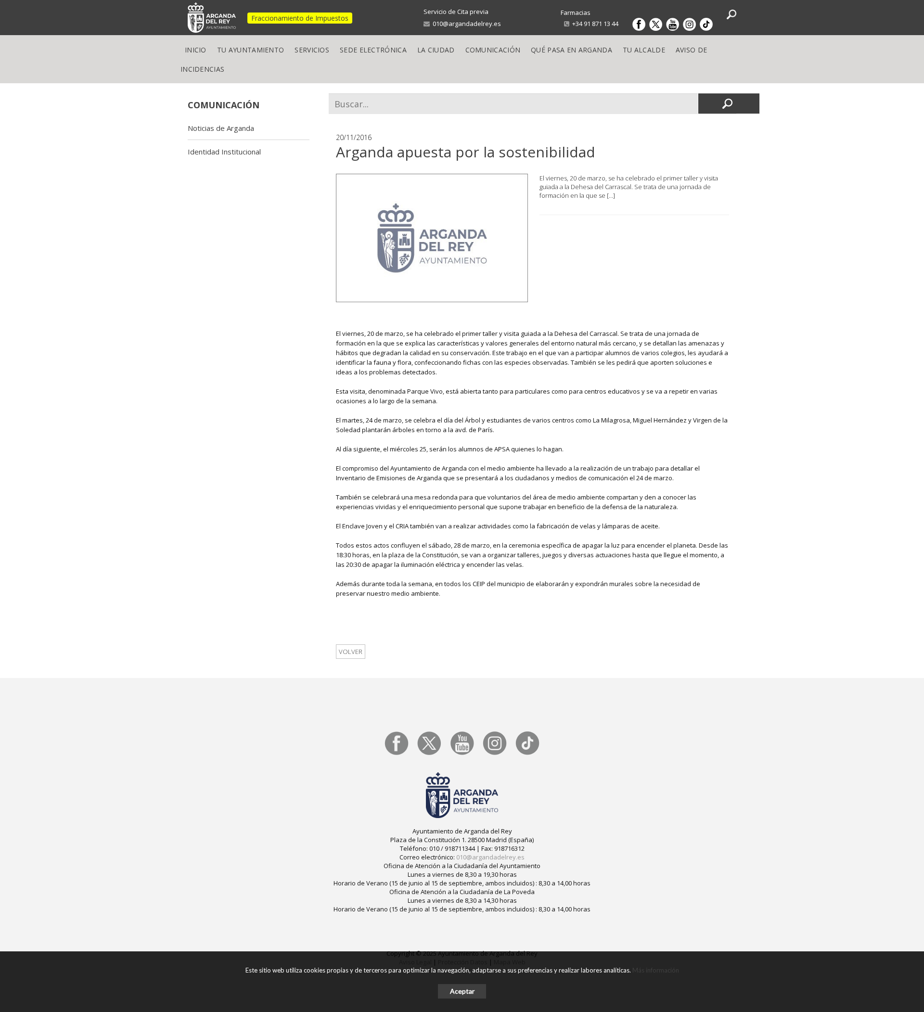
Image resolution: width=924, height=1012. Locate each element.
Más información (655, 970)
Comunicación (493, 49)
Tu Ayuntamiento (250, 49)
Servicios (312, 49)
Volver (350, 651)
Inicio (195, 49)
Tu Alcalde (644, 49)
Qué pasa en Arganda (571, 49)
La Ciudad (436, 49)
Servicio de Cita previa (456, 11)
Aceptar (462, 991)
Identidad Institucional (224, 151)
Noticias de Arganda (221, 128)
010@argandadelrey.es (465, 23)
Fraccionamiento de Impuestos (299, 18)
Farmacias (575, 12)
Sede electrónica (373, 49)
